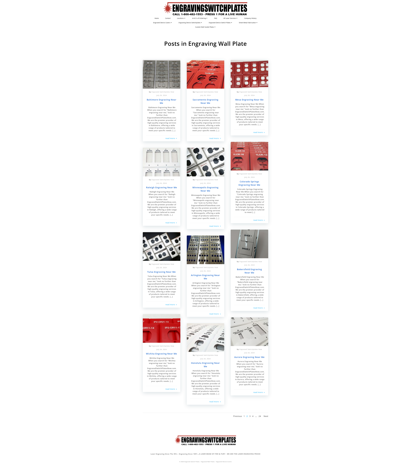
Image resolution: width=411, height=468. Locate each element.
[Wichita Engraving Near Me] (161, 328)
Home (157, 18)
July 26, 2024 (161, 95)
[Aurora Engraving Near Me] (249, 331)
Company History (250, 18)
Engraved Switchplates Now (163, 92)
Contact (168, 18)
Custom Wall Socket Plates (204, 27)
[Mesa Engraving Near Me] (249, 74)
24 (260, 416)
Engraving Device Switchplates (189, 23)
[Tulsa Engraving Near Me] (161, 246)
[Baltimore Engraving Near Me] (161, 74)
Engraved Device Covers (161, 23)
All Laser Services (229, 18)
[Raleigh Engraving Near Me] (161, 162)
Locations (180, 18)
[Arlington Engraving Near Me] (205, 249)
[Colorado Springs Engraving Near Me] (249, 156)
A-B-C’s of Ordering (199, 18)
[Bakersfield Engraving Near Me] (249, 243)
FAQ (215, 18)
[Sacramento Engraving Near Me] (205, 74)
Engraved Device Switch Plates (220, 23)
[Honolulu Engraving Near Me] (205, 337)
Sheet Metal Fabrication (247, 23)
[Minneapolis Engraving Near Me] (205, 162)
